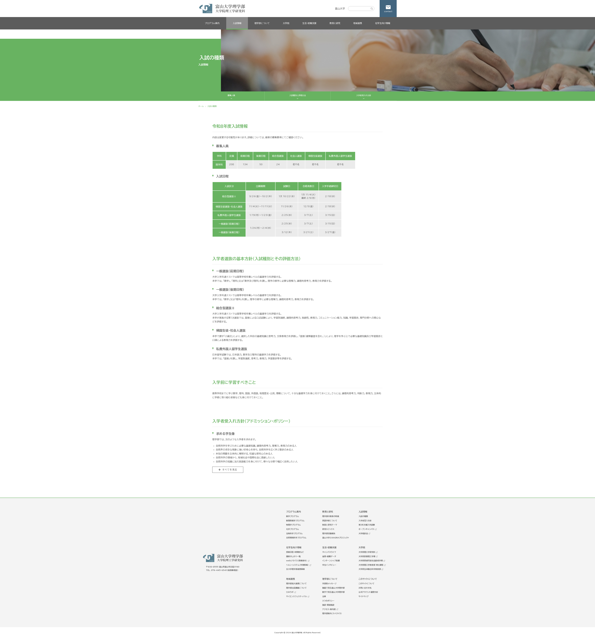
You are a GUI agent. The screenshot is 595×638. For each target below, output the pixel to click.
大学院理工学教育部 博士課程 (371, 565)
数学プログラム (292, 516)
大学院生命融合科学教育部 (370, 569)
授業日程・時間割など (295, 552)
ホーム (201, 106)
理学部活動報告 (328, 533)
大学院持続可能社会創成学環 (371, 560)
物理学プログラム (293, 525)
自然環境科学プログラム (296, 538)
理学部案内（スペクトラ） (332, 613)
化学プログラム (292, 529)
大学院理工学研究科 (367, 552)
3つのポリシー (328, 601)
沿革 (324, 596)
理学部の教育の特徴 (330, 516)
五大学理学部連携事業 (295, 569)
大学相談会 (363, 533)
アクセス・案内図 (329, 609)
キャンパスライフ (329, 552)
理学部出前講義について (296, 588)
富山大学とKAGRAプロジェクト (335, 538)
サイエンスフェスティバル (296, 596)
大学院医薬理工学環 (367, 556)
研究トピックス (328, 529)
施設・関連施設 (328, 605)
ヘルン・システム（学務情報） (297, 565)
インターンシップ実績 (331, 560)
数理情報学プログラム (295, 520)
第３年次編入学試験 (367, 525)
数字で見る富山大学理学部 (333, 592)
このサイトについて (366, 583)
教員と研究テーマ (329, 525)
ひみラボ (289, 592)
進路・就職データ (329, 556)
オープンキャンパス (366, 529)
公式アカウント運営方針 (368, 592)
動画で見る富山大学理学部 (333, 588)
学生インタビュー (329, 565)
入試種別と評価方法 (297, 95)
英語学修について (329, 520)
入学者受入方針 (365, 520)
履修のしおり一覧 (293, 556)
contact (388, 11)
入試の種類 (363, 516)
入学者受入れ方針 (363, 95)
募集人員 (231, 95)
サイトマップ (363, 596)
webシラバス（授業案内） (296, 560)
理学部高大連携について (296, 583)
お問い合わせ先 (365, 588)
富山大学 (340, 8)
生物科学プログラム (294, 533)
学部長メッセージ (329, 583)
